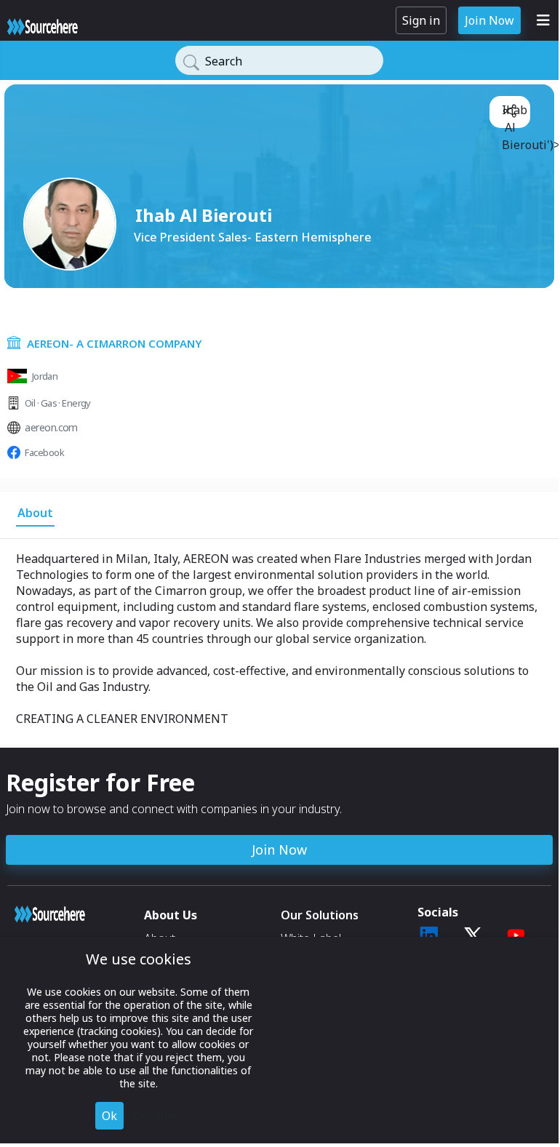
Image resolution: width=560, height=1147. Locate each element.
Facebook (44, 452)
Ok (109, 1116)
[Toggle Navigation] (543, 20)
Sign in (421, 20)
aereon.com (51, 427)
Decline (154, 1116)
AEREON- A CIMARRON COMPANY (114, 343)
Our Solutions (320, 915)
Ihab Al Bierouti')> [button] (513, 113)
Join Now (489, 20)
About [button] (35, 513)
